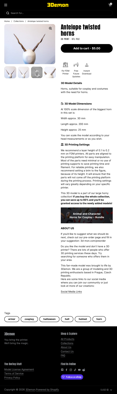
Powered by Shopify (47, 389)
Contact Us (67, 351)
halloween (49, 319)
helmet (83, 319)
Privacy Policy (12, 377)
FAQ (63, 355)
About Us (66, 347)
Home (7, 21)
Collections (19, 21)
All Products (67, 339)
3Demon (30, 389)
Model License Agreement (19, 369)
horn (99, 319)
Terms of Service (14, 373)
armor (11, 319)
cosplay (29, 319)
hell (67, 319)
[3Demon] (57, 5)
